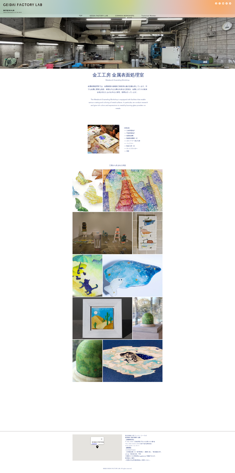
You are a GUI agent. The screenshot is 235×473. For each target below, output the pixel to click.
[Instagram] (220, 3)
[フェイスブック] (216, 3)
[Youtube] (223, 3)
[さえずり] (230, 3)
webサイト (143, 456)
